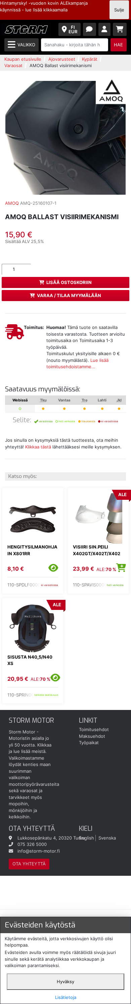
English (86, 838)
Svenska (107, 838)
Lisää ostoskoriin (69, 282)
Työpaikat (89, 742)
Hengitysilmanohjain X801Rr (32, 550)
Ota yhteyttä (29, 863)
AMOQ (12, 203)
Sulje (119, 9)
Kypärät (89, 59)
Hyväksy (65, 981)
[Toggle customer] (104, 29)
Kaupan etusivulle (22, 59)
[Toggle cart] (120, 29)
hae (118, 44)
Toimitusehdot (94, 729)
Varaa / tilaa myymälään (69, 295)
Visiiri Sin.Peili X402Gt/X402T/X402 (96, 550)
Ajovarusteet (61, 59)
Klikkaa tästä (38, 446)
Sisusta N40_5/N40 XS (29, 660)
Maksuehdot (92, 736)
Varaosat (13, 65)
